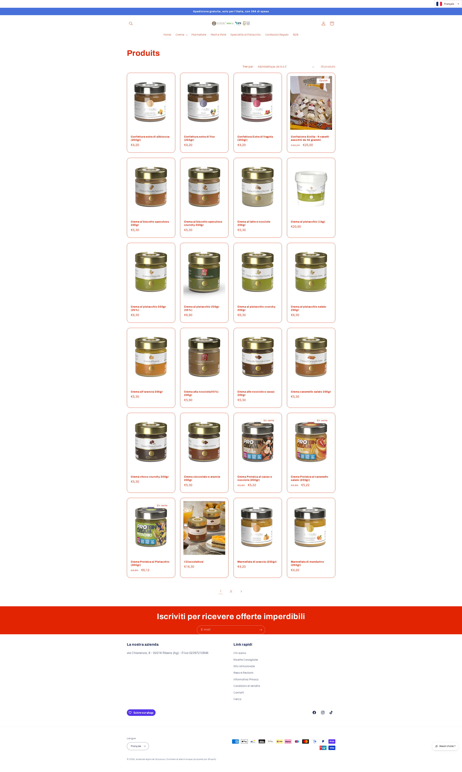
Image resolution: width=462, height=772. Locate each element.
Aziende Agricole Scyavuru (150, 759)
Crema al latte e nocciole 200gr (253, 223)
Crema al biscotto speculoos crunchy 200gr (203, 223)
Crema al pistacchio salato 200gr (308, 308)
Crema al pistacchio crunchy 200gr (256, 308)
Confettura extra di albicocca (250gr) (150, 138)
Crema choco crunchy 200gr (150, 476)
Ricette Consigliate (246, 659)
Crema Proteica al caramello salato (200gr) (309, 478)
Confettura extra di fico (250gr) (199, 138)
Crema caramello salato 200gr (311, 391)
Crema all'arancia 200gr (147, 391)
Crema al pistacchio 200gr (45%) (201, 308)
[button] (131, 23)
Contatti (239, 692)
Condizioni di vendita (247, 686)
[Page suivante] (241, 591)
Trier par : (248, 66)
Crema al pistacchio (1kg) (308, 221)
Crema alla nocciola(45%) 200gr (201, 393)
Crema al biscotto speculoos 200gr (150, 223)
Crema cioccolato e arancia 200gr (202, 478)
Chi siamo (240, 653)
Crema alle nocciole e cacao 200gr (256, 393)
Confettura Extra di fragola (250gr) (255, 138)
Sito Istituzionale (244, 666)
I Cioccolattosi (194, 561)
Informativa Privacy (246, 679)
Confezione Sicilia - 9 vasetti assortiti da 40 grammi (310, 138)
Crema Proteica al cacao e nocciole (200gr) (254, 478)
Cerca (237, 699)
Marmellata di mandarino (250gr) (307, 563)
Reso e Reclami (243, 673)
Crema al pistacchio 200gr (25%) (148, 308)
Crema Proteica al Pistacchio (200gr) (150, 563)
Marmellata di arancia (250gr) (257, 561)
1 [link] (221, 591)
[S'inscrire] (261, 629)
